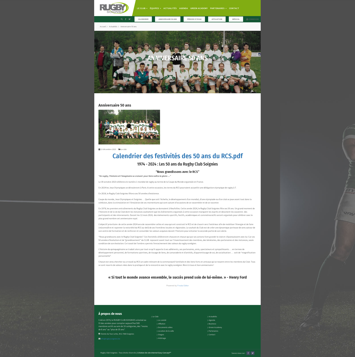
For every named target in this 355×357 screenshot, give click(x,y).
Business (212, 323)
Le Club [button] (141, 8)
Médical (236, 19)
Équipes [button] (155, 8)
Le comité (162, 320)
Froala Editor (183, 285)
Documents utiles (165, 327)
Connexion (253, 19)
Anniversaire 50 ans (168, 19)
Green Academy (199, 8)
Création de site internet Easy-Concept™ (154, 352)
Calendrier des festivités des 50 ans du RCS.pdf (177, 156)
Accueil (103, 26)
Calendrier (143, 19)
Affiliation (217, 19)
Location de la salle (166, 331)
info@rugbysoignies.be (110, 338)
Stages (161, 334)
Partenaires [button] (217, 8)
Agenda (183, 8)
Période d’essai (194, 19)
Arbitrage (162, 338)
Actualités (170, 8)
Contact (234, 8)
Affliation (161, 323)
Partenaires (213, 331)
